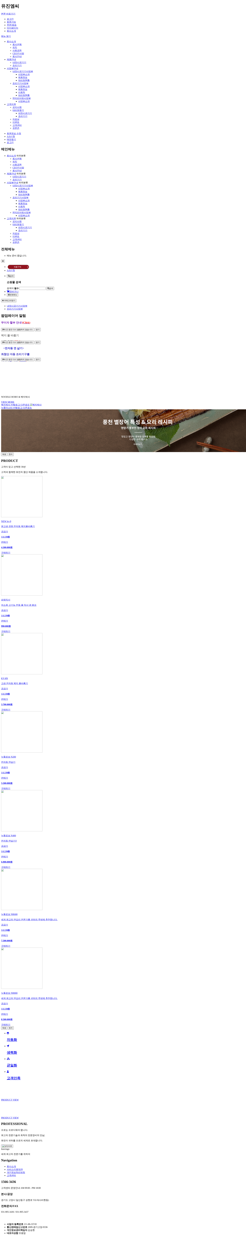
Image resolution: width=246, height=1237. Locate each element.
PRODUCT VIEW (10, 1100)
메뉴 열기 (6, 36)
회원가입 (11, 22)
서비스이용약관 (15, 1169)
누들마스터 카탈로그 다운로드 (16, 407)
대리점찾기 (18, 110)
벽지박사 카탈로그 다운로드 (15, 405)
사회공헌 (17, 50)
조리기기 (17, 65)
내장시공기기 (19, 62)
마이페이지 (12, 28)
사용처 (21, 92)
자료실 (16, 119)
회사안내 (17, 56)
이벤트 (16, 122)
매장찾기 (11, 139)
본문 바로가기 (8, 14)
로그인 (10, 19)
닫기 (38, 329)
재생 (4, 454)
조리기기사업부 (20, 83)
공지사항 (17, 107)
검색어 (13, 288)
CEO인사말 (18, 53)
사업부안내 (12, 68)
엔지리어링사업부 (22, 98)
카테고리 (9, 300)
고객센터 (17, 125)
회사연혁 (17, 44)
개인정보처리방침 (16, 1172)
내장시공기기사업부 (23, 71)
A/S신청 (11, 136)
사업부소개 (24, 74)
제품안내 (11, 59)
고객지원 (11, 104)
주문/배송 (12, 25)
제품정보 (22, 77)
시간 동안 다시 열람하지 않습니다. (17, 329)
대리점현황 (24, 80)
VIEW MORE (7, 402)
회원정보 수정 (14, 133)
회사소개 (11, 31)
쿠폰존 (16, 128)
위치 (15, 47)
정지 (11, 454)
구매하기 (5, 552)
